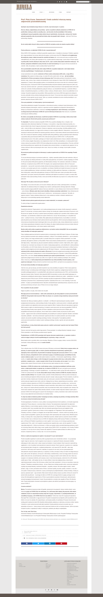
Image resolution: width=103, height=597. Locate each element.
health (35, 538)
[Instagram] (64, 2)
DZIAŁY (41, 12)
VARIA (68, 583)
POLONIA (69, 573)
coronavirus (31, 538)
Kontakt (69, 12)
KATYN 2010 (69, 579)
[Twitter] (60, 2)
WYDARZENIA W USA (71, 569)
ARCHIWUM (51, 12)
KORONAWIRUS (38, 535)
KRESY (68, 572)
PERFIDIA (69, 581)
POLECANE (44, 535)
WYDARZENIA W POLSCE (72, 570)
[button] (26, 543)
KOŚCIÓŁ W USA (70, 565)
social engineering (42, 538)
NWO (68, 580)
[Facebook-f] (57, 2)
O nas (60, 12)
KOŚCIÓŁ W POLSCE (71, 566)
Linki (47, 563)
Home (33, 12)
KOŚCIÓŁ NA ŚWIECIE (72, 563)
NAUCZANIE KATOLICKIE (72, 576)
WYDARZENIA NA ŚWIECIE (73, 567)
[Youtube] (67, 2)
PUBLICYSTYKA (70, 574)
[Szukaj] (90, 2)
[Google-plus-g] (62, 2)
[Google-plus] (51, 589)
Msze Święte (48, 565)
